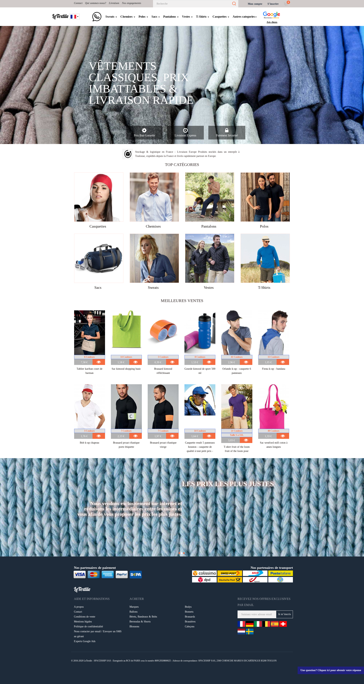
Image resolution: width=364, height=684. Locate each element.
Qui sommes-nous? (95, 3)
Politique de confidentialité (88, 626)
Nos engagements (131, 3)
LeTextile (60, 16)
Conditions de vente (84, 616)
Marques (134, 606)
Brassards (190, 616)
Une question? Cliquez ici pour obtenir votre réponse (330, 670)
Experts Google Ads (84, 641)
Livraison (114, 3)
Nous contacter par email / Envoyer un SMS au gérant (98, 634)
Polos (142, 16)
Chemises (126, 16)
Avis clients (272, 22)
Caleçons (189, 626)
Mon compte (255, 3)
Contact (78, 3)
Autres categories (244, 16)
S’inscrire (273, 3)
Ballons (133, 611)
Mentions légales (83, 621)
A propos (79, 606)
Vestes (186, 16)
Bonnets (189, 611)
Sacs (154, 16)
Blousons (134, 626)
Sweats (110, 16)
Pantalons (170, 16)
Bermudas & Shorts (140, 621)
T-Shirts (201, 16)
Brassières (190, 621)
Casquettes (220, 16)
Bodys (188, 606)
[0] (285, 3)
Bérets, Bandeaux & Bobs (143, 616)
